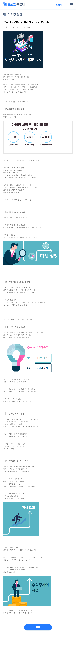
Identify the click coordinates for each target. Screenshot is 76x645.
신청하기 (60, 4)
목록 (38, 627)
